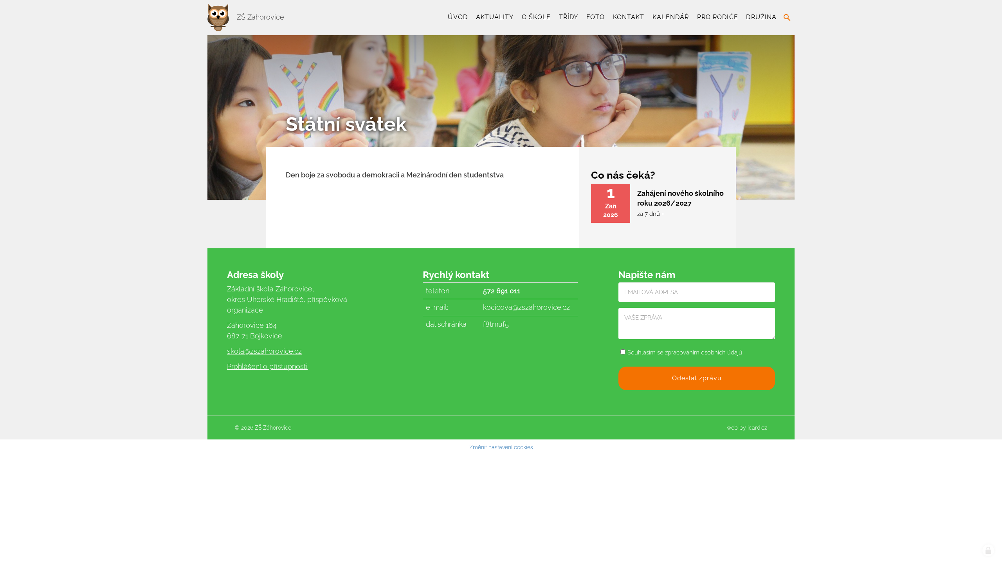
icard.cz (757, 428)
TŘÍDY (568, 17)
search (787, 17)
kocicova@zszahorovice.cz (526, 307)
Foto (595, 17)
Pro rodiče (717, 17)
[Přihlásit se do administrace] (988, 550)
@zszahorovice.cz (273, 351)
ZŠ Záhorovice (259, 17)
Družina (761, 17)
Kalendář (670, 17)
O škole (536, 17)
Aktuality (495, 17)
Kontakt (629, 17)
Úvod (457, 17)
